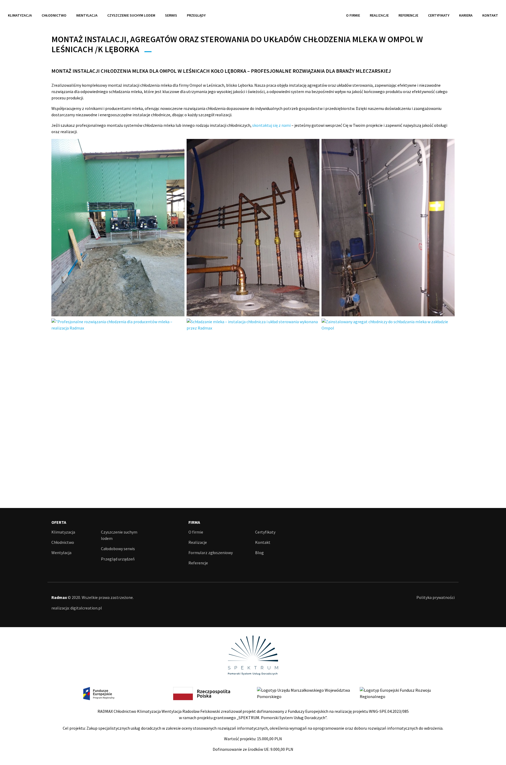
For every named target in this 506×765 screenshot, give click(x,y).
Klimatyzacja (20, 15)
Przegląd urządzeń (118, 558)
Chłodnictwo (54, 15)
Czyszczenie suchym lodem (131, 15)
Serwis (171, 15)
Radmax (253, 15)
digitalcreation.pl (86, 608)
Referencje (408, 15)
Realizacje (379, 15)
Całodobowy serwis (118, 548)
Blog (259, 552)
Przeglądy (196, 15)
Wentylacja (87, 15)
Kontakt (490, 15)
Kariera (466, 15)
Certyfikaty (438, 15)
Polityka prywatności (435, 597)
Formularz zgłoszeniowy (210, 552)
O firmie (353, 15)
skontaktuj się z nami (271, 125)
